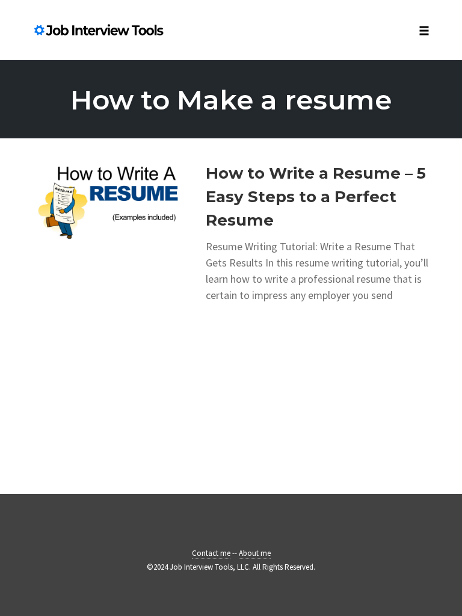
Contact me (211, 553)
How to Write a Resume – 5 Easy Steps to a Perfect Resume (316, 197)
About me (255, 553)
